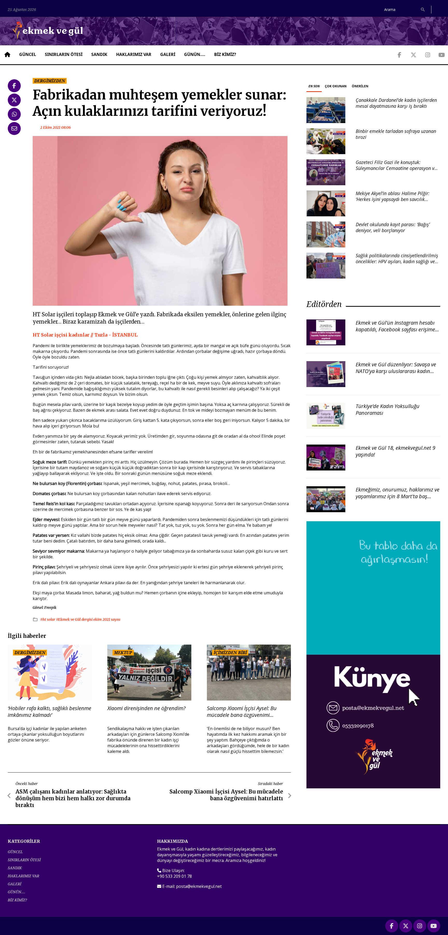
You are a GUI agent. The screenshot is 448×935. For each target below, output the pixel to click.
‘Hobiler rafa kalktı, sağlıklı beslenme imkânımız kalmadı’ (49, 711)
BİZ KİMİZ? (225, 54)
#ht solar (48, 619)
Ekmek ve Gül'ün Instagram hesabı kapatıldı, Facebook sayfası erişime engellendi (395, 329)
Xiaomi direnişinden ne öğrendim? (146, 708)
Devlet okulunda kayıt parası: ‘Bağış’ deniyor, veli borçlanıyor (393, 227)
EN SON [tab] (314, 86)
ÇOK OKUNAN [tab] (336, 86)
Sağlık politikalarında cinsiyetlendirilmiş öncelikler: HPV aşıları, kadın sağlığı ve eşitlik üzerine (397, 261)
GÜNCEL (27, 54)
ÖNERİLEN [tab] (360, 86)
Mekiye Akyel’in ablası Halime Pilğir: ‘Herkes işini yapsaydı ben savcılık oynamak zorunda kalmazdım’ (393, 199)
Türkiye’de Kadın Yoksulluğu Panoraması (387, 409)
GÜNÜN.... (194, 54)
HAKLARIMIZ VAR (133, 54)
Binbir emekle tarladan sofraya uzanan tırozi (396, 134)
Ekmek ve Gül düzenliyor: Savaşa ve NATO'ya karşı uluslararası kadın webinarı (396, 371)
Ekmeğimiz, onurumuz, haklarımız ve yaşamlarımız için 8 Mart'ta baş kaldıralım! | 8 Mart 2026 (397, 496)
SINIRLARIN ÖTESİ (63, 54)
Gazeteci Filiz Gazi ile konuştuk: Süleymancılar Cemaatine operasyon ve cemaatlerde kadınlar (396, 168)
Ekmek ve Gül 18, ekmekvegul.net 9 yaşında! (395, 451)
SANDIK (99, 54)
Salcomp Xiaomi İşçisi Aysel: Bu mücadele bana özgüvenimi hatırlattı (242, 711)
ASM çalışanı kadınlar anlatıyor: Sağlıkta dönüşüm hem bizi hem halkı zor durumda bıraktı (73, 798)
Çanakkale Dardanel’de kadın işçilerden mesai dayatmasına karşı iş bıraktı (396, 103)
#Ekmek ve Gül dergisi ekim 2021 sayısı (88, 619)
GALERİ (167, 54)
